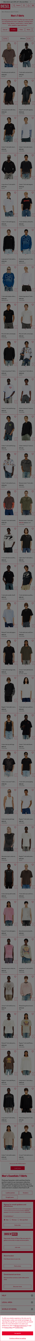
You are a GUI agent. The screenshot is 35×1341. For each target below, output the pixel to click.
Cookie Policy (19, 1327)
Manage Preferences (20, 1325)
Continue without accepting (17, 1338)
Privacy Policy (8, 1327)
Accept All (17, 1333)
